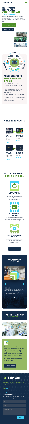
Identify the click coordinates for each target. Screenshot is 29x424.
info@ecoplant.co (10, 388)
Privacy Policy (6, 392)
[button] (5, 282)
